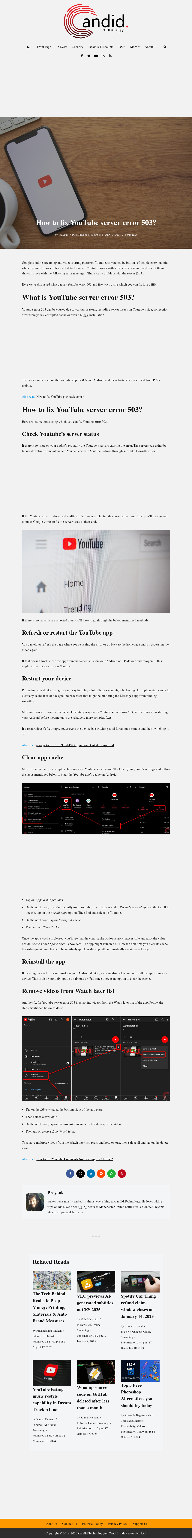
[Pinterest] (122, 1173)
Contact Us (69, 1523)
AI (89, 1325)
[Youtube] (96, 55)
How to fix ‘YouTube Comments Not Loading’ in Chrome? (74, 1159)
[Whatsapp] (111, 1173)
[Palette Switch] (29, 47)
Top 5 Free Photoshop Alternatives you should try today (136, 1395)
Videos (141, 1426)
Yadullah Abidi (89, 1319)
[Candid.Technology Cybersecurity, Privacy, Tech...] (96, 21)
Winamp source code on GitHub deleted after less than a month (93, 1397)
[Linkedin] (103, 55)
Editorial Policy (92, 1523)
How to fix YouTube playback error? (60, 396)
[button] (124, 46)
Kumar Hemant (134, 1326)
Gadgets (137, 1331)
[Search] (165, 46)
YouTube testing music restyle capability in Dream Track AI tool (52, 1399)
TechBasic (49, 1336)
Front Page (44, 47)
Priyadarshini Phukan (49, 1330)
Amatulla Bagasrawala (138, 1415)
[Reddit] (101, 1173)
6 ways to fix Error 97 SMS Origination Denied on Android (75, 745)
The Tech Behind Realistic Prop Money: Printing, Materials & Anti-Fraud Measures (50, 1307)
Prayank (63, 234)
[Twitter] (89, 55)
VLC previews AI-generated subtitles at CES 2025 (95, 1303)
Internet (37, 1336)
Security (77, 47)
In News (61, 47)
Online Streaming (98, 1423)
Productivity (128, 1426)
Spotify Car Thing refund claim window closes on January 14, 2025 (138, 1306)
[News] (110, 55)
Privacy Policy (118, 1523)
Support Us (140, 1523)
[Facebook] (81, 55)
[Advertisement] (96, 89)
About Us (50, 1523)
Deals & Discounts (101, 47)
